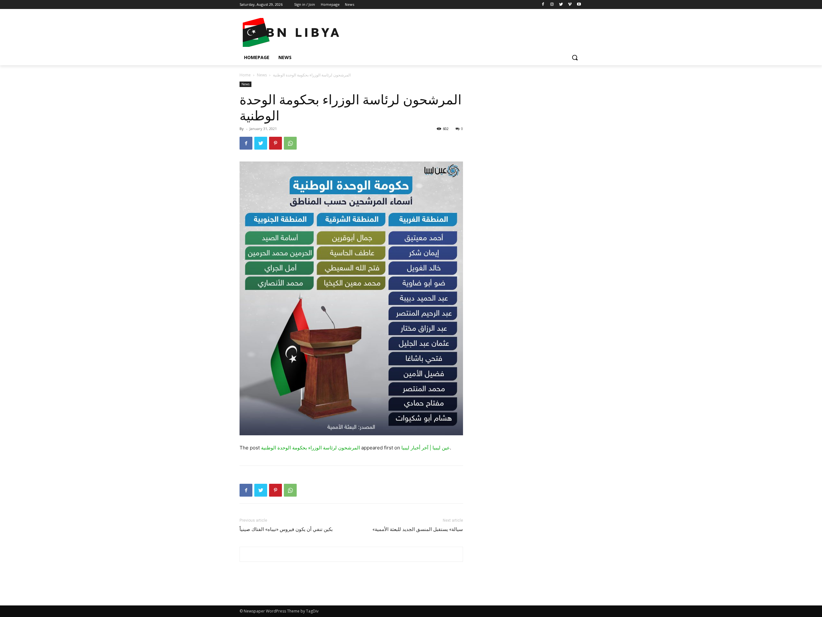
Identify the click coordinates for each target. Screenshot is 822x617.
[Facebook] (543, 4)
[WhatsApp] (290, 143)
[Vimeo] (569, 4)
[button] (574, 57)
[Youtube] (578, 4)
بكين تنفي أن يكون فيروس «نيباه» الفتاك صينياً (286, 529)
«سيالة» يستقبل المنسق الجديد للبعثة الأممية (417, 529)
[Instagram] (552, 4)
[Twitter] (561, 4)
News (262, 75)
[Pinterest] (275, 143)
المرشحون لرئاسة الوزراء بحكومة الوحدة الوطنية (310, 448)
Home (245, 75)
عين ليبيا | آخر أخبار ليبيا (425, 448)
